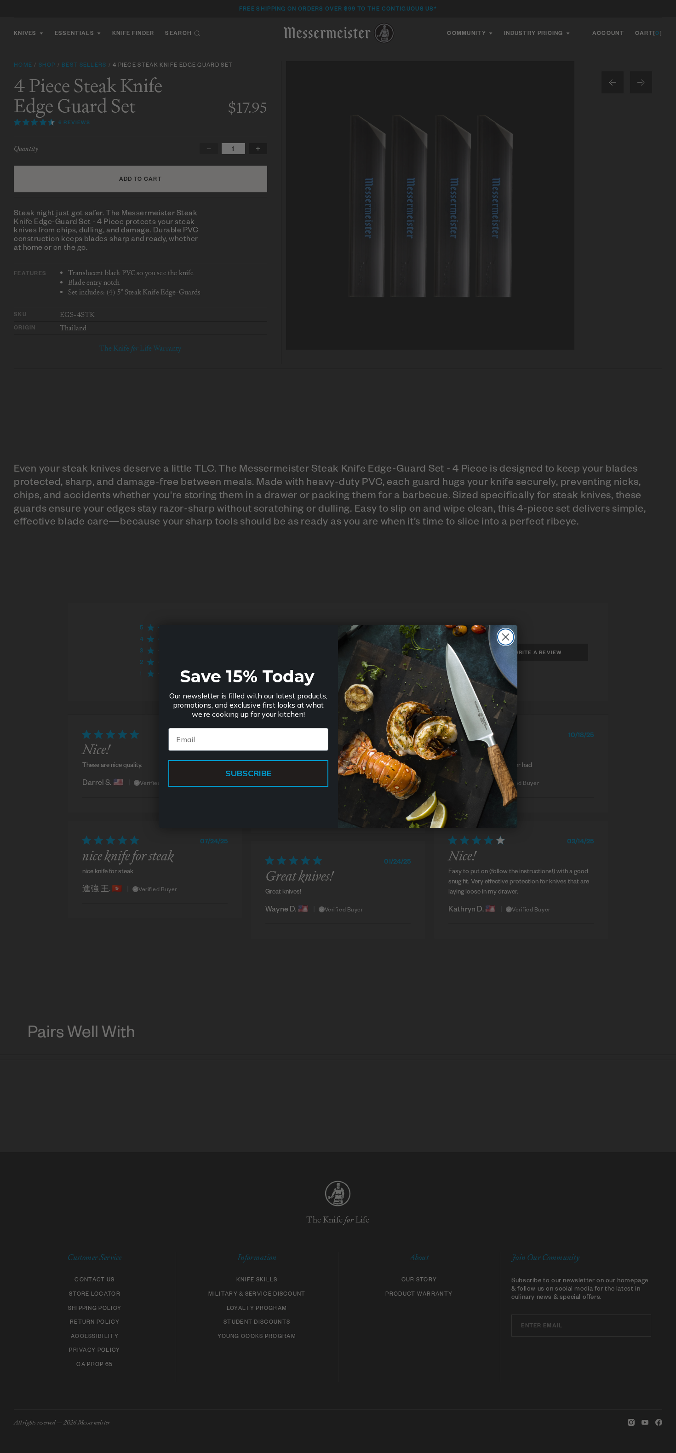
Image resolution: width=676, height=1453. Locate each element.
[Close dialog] (506, 637)
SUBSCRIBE (248, 773)
